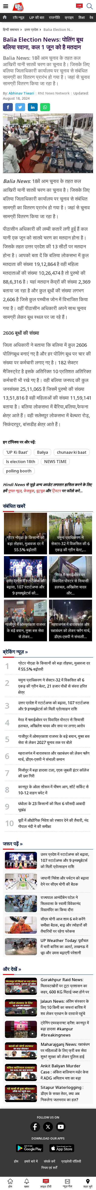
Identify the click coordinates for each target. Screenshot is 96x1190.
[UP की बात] (18, 12)
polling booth (19, 471)
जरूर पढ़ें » (13, 843)
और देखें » (12, 969)
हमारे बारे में (31, 1161)
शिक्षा (81, 17)
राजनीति (54, 17)
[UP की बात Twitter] (48, 1130)
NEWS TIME (55, 461)
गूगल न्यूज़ (14, 491)
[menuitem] (18, 17)
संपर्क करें (49, 1161)
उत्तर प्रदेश (31, 29)
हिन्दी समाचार (11, 29)
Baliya (42, 452)
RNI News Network (54, 93)
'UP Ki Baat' (17, 452)
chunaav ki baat (71, 452)
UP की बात (35, 17)
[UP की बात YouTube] (61, 1130)
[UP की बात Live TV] (79, 8)
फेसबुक (28, 491)
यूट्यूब (41, 491)
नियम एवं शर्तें (49, 1167)
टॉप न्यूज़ (18, 17)
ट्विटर (56, 491)
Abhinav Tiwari (22, 93)
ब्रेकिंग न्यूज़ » (15, 651)
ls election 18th (20, 461)
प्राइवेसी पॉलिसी (71, 1161)
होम (16, 1161)
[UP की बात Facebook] (35, 1130)
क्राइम (69, 17)
